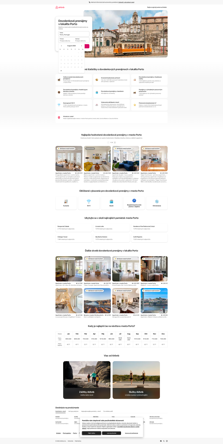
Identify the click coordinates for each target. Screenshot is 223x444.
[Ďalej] (114, 142)
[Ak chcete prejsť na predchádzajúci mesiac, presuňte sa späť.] (61, 45)
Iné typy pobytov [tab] (73, 411)
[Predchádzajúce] (108, 142)
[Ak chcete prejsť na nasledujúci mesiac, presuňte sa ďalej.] (81, 45)
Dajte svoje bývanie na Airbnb (157, 7)
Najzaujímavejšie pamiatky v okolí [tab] (91, 411)
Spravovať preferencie (131, 433)
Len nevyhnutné (111, 433)
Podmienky (78, 441)
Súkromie (70, 441)
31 (61, 70)
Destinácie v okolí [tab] (60, 411)
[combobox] (74, 35)
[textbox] (66, 41)
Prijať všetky (91, 433)
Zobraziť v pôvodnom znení (126, 2)
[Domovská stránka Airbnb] (59, 7)
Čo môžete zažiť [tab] (108, 411)
